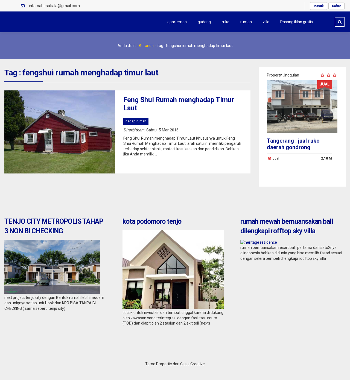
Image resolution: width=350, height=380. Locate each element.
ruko (225, 22)
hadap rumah (136, 121)
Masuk (318, 6)
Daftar (336, 6)
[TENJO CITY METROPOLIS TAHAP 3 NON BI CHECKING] (52, 292)
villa (266, 22)
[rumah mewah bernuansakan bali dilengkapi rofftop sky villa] (258, 242)
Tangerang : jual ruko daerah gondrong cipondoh (293, 147)
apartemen (177, 22)
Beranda (146, 45)
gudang (204, 22)
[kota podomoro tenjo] (173, 307)
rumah (246, 22)
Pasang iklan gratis (296, 22)
